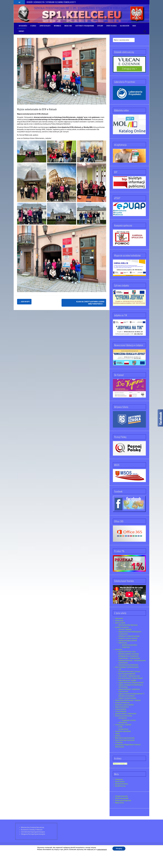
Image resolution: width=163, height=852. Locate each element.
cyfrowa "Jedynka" (125, 629)
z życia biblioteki (120, 711)
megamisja (126, 647)
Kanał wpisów (120, 781)
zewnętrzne (122, 718)
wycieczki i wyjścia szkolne (124, 705)
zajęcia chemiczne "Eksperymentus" (131, 682)
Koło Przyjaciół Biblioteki (126, 674)
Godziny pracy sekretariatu (36, 2)
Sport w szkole (111, 26)
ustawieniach (102, 850)
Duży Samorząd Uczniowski (125, 740)
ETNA (120, 727)
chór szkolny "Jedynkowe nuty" (129, 676)
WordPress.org (120, 786)
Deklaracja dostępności (123, 800)
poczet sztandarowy (122, 702)
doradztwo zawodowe (123, 731)
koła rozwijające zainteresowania (126, 667)
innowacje (118, 649)
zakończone (122, 643)
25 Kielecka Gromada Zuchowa (129, 671)
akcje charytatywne (122, 707)
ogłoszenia (119, 618)
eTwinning (118, 742)
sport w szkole (120, 623)
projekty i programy (122, 627)
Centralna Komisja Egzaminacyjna (33, 832)
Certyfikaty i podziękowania (84, 26)
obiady (117, 733)
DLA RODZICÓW (124, 26)
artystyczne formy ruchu (127, 651)
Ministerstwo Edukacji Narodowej (32, 827)
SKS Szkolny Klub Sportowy (128, 625)
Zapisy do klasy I (45, 26)
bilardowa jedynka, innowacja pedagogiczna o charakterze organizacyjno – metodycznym (129, 656)
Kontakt (21, 31)
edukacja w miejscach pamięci (128, 636)
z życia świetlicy (120, 709)
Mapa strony (119, 803)
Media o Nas (68, 26)
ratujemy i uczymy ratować (127, 638)
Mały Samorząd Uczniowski (125, 738)
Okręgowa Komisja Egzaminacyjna (33, 834)
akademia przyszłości (129, 645)
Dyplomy (100, 26)
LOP (119, 669)
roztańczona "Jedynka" (123, 725)
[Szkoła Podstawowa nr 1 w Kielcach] (23, 13)
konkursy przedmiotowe (123, 716)
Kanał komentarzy (121, 784)
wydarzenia (119, 620)
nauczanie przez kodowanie (128, 665)
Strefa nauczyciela (121, 798)
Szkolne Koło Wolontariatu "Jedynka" (128, 700)
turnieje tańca (123, 729)
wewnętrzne (122, 722)
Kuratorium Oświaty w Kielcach (31, 830)
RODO (134, 26)
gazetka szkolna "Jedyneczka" (126, 713)
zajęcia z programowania (127, 698)
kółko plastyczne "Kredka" (127, 680)
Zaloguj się (119, 779)
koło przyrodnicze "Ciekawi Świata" (130, 678)
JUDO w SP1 (24, 302)
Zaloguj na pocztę (121, 796)
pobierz (117, 736)
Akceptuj (119, 848)
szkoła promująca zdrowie (127, 640)
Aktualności (23, 26)
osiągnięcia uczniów (129, 720)
